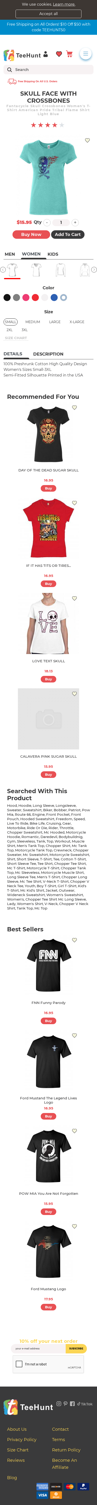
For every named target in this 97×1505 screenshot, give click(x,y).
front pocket (58, 814)
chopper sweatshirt (24, 832)
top (50, 841)
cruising (53, 823)
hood (12, 805)
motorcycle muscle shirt (62, 872)
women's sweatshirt (64, 895)
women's (15, 899)
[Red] (35, 297)
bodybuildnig (70, 837)
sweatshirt (32, 810)
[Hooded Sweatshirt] (85, 270)
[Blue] (54, 297)
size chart (16, 338)
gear (66, 823)
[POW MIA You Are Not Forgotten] (48, 1156)
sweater (14, 810)
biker (47, 810)
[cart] (69, 53)
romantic (30, 837)
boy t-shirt (46, 886)
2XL (9, 330)
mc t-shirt (16, 868)
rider (53, 828)
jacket (51, 890)
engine (38, 814)
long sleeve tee (21, 877)
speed (79, 819)
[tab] (16, 354)
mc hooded (54, 832)
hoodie (24, 805)
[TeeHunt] (22, 55)
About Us (17, 1429)
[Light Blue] (63, 297)
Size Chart (17, 1450)
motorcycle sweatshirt (69, 854)
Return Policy (66, 1450)
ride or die (37, 828)
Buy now (31, 234)
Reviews (16, 1460)
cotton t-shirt (73, 859)
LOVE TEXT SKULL (48, 661)
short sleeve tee (21, 863)
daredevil (48, 837)
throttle (66, 828)
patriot (74, 810)
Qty (38, 222)
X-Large (77, 322)
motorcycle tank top (33, 850)
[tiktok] (85, 1403)
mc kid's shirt (32, 890)
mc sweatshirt (35, 854)
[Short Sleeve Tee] (12, 270)
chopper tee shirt (70, 863)
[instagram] (59, 1403)
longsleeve (66, 805)
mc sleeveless (27, 872)
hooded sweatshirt (37, 819)
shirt (11, 859)
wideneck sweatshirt (26, 895)
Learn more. (64, 4)
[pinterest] (66, 1403)
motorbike (16, 828)
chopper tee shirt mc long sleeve (55, 899)
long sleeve (43, 805)
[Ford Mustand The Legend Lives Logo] (48, 1060)
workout (62, 841)
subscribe (76, 1348)
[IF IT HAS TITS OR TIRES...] (48, 528)
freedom (64, 819)
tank (40, 841)
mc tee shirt (30, 881)
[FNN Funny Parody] (48, 965)
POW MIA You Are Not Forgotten (48, 1193)
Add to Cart (68, 234)
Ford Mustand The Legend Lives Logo (48, 1100)
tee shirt (45, 863)
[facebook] (72, 1403)
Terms (58, 1439)
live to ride (17, 823)
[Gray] (16, 297)
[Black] (7, 297)
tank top (25, 908)
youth (30, 886)
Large (55, 322)
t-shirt (46, 859)
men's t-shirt (48, 877)
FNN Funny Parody (48, 1002)
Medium (32, 322)
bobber (60, 810)
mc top (40, 908)
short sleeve (28, 859)
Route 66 (23, 814)
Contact (60, 1429)
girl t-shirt (67, 886)
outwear (66, 890)
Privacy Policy (21, 1439)
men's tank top (30, 845)
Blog (12, 1477)
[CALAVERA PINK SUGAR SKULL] (48, 718)
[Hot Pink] (25, 297)
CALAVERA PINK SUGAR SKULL (48, 756)
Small (10, 322)
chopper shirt (58, 845)
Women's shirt (30, 903)
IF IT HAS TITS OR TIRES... (48, 565)
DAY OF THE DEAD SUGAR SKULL (48, 470)
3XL (25, 330)
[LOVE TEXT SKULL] (48, 623)
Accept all (48, 14)
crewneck (63, 850)
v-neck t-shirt (56, 881)
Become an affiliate (64, 1464)
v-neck (51, 903)
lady (11, 903)
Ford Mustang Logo (48, 1289)
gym (11, 841)
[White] (44, 297)
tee (56, 859)
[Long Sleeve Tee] (60, 270)
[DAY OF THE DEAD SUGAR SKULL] (48, 432)
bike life (37, 823)
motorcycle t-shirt (43, 868)
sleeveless (26, 841)
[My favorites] (59, 53)
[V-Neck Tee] (36, 270)
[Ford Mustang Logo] (48, 1251)
